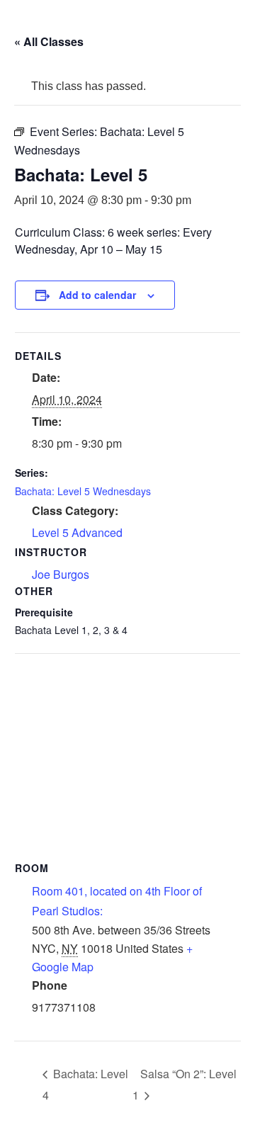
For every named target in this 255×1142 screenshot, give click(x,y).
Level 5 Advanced (77, 532)
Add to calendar (97, 295)
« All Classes (49, 41)
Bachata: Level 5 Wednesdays (83, 491)
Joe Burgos (60, 574)
